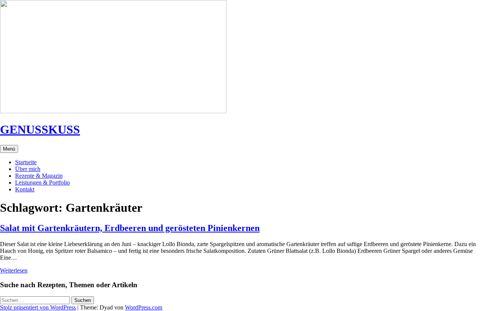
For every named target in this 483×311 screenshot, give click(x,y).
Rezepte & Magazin (39, 175)
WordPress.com (143, 307)
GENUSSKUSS (40, 129)
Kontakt (24, 189)
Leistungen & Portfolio (42, 182)
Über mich (27, 169)
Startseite (26, 162)
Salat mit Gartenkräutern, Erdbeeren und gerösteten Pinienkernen (130, 228)
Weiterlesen (14, 270)
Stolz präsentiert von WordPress (38, 307)
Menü (9, 149)
